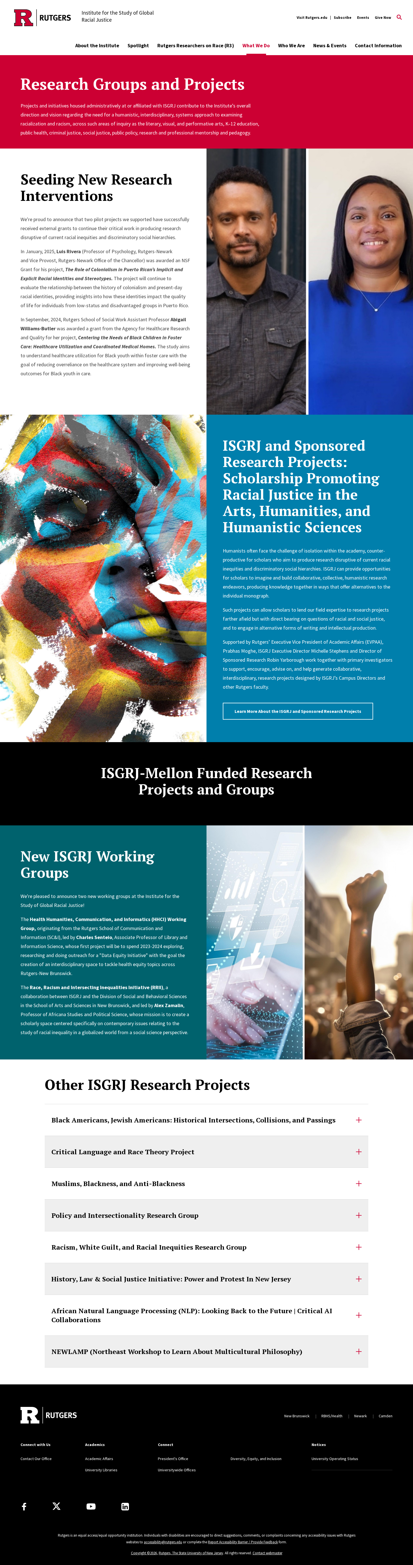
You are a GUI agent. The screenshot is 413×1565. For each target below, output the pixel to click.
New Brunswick (297, 1415)
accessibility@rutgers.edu (163, 1542)
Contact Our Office (36, 1458)
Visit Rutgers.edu (312, 17)
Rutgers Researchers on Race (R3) (195, 45)
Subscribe (342, 17)
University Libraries (101, 1469)
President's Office (173, 1458)
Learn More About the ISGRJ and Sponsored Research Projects (298, 711)
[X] (56, 1506)
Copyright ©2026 (144, 1553)
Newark (360, 1415)
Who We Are (291, 45)
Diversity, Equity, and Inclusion (256, 1458)
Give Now (383, 17)
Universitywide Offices (177, 1469)
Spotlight (138, 45)
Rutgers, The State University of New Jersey (191, 1553)
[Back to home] (49, 1416)
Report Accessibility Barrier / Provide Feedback (243, 1542)
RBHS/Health (331, 1415)
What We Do (256, 45)
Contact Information (378, 45)
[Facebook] (24, 1506)
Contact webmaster (267, 1553)
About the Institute (97, 45)
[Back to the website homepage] (42, 17)
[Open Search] (399, 18)
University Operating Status (335, 1458)
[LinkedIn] (125, 1506)
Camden (385, 1415)
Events (363, 17)
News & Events (329, 45)
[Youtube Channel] (91, 1506)
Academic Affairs (99, 1458)
